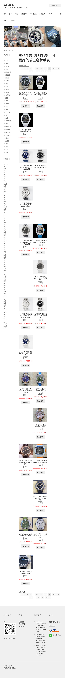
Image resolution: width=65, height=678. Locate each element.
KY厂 (5, 232)
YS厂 (5, 237)
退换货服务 (22, 624)
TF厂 (5, 243)
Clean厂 (6, 165)
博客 (5, 20)
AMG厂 (5, 324)
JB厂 (5, 193)
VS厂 (5, 178)
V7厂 (5, 257)
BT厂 (5, 167)
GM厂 (5, 203)
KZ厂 (5, 230)
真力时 (7, 138)
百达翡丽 (8, 75)
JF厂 (5, 189)
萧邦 (7, 123)
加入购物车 (26, 106)
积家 (7, 98)
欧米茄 (7, 78)
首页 (5, 14)
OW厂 (5, 276)
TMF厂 (5, 293)
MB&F (7, 63)
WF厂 (5, 239)
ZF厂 (5, 176)
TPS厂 (5, 266)
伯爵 (7, 109)
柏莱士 (7, 141)
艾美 (7, 149)
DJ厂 (5, 310)
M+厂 (5, 245)
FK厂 (5, 305)
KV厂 (5, 209)
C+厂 (5, 180)
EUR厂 (5, 207)
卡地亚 (7, 81)
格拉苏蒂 (8, 132)
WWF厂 (5, 268)
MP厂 (5, 299)
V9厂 (5, 226)
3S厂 (5, 272)
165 (41, 68)
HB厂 (5, 308)
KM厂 (5, 228)
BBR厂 (5, 168)
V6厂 (5, 213)
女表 (16, 14)
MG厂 (5, 297)
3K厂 (5, 195)
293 (42, 71)
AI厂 (5, 261)
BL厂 (5, 280)
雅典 (7, 146)
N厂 (5, 174)
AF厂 (5, 249)
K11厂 (5, 259)
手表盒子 (42, 14)
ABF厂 (5, 247)
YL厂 (5, 303)
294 (46, 71)
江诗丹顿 (8, 95)
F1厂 (5, 287)
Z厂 (4, 289)
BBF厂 (5, 241)
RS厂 (5, 264)
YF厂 (5, 295)
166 (45, 68)
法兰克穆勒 (8, 121)
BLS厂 (5, 322)
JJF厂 (5, 186)
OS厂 (5, 278)
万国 (7, 83)
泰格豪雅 (8, 129)
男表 (10, 14)
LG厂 (5, 262)
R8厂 (5, 211)
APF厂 (5, 184)
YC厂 (5, 318)
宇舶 (7, 86)
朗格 (7, 144)
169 (58, 68)
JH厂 (5, 214)
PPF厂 (5, 172)
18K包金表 (33, 14)
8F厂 (5, 216)
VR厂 (5, 301)
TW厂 (5, 222)
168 (54, 68)
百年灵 (7, 92)
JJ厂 (5, 282)
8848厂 (5, 251)
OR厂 (5, 274)
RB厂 (5, 314)
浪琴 (7, 101)
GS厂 (5, 255)
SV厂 (5, 316)
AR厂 (5, 199)
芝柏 (7, 60)
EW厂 (5, 188)
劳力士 (7, 66)
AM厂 (5, 312)
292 (38, 71)
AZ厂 (5, 236)
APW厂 (5, 326)
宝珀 (7, 118)
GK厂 (5, 307)
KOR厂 (5, 291)
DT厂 (5, 320)
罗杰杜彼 (8, 112)
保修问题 (21, 622)
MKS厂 (5, 191)
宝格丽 (7, 103)
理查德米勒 (8, 72)
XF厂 (5, 234)
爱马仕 (7, 152)
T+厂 (5, 182)
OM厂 (5, 201)
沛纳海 (7, 89)
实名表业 (9, 5)
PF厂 (5, 253)
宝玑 (7, 106)
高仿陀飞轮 (24, 14)
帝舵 (7, 115)
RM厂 (5, 220)
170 (31, 71)
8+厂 (5, 328)
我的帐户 (12, 20)
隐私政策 (21, 626)
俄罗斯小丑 (8, 126)
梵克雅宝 (8, 135)
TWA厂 (5, 270)
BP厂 (5, 224)
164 (37, 68)
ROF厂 (5, 285)
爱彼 (7, 69)
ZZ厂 (5, 284)
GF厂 (5, 205)
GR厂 (5, 197)
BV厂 (5, 218)
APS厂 (5, 170)
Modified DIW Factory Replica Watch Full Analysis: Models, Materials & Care (41, 638)
